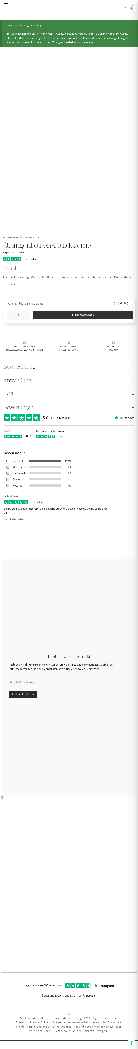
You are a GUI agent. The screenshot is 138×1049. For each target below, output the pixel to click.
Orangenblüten (31, 237)
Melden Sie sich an (23, 694)
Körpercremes (11, 237)
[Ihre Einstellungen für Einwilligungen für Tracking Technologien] (131, 1042)
